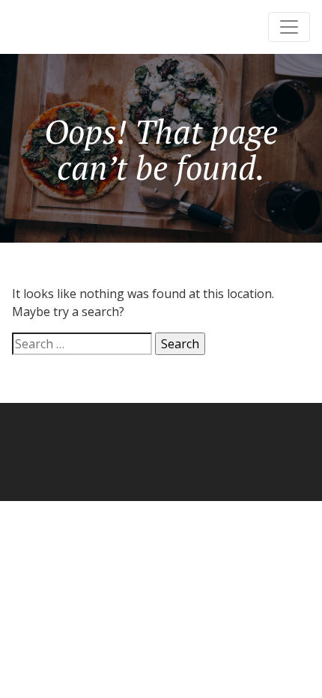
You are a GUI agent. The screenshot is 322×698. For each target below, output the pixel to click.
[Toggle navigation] (289, 27)
